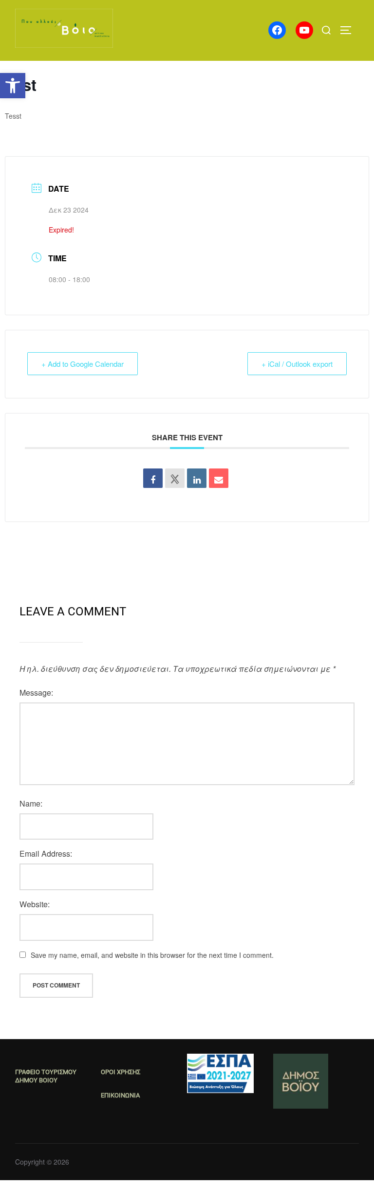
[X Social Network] (175, 478)
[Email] (218, 478)
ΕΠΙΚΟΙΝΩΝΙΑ (120, 1095)
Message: (36, 692)
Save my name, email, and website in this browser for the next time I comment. (152, 955)
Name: (30, 803)
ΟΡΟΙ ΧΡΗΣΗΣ (120, 1072)
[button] (12, 85)
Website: (34, 904)
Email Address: (45, 853)
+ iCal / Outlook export (297, 364)
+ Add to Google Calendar (82, 364)
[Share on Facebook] (153, 478)
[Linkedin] (196, 478)
